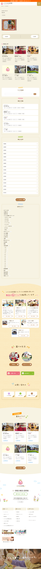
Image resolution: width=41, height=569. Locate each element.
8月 (6, 265)
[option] (8, 432)
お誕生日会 (6, 213)
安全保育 (6, 242)
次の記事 (34, 36)
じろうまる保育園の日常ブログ (9, 525)
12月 (6, 251)
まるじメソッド (7, 231)
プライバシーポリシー (32, 520)
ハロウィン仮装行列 (9, 226)
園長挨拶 (5, 516)
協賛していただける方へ (33, 516)
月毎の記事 (7, 245)
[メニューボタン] (39, 4)
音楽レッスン (7, 275)
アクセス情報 (20, 501)
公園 (5, 238)
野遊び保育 (6, 272)
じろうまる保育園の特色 (7, 518)
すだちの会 (7, 224)
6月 (6, 261)
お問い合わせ (31, 514)
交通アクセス (6, 523)
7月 (6, 263)
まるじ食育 (6, 235)
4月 (6, 258)
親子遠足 (7, 227)
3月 (6, 256)
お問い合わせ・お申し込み (20, 494)
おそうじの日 (7, 210)
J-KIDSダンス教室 (8, 217)
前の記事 (6, 36)
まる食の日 (6, 236)
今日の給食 (3, 15)
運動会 (6, 229)
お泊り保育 (7, 220)
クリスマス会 (8, 222)
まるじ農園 (6, 233)
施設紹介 (17, 516)
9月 (6, 266)
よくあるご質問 (31, 511)
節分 (5, 270)
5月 (6, 259)
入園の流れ (18, 520)
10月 (6, 247)
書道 (5, 243)
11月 (6, 249)
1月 (6, 252)
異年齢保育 (7, 268)
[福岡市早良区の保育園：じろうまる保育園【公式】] (11, 3)
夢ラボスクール (7, 240)
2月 (6, 254)
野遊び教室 (6, 273)
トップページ (6, 511)
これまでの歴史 (6, 520)
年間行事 (17, 511)
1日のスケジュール (19, 514)
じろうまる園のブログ (9, 215)
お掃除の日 (6, 212)
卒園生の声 (18, 518)
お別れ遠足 (7, 219)
